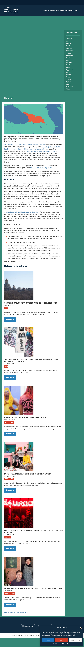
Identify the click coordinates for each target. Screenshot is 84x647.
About (45, 10)
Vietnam (68, 89)
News (62, 10)
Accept (48, 640)
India (67, 60)
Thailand (69, 77)
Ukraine (68, 84)
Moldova (68, 72)
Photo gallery (9, 422)
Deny (61, 640)
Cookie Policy (54, 643)
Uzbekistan (69, 86)
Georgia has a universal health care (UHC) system (21, 212)
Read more (9, 320)
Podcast (76, 10)
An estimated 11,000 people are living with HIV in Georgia (24, 144)
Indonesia (69, 62)
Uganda (68, 82)
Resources (69, 10)
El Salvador (69, 50)
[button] (81, 627)
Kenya (68, 67)
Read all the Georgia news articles (16, 612)
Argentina (69, 38)
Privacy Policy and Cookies (65, 643)
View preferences (75, 640)
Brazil (68, 46)
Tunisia (68, 79)
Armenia (68, 41)
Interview (8, 537)
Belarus (68, 43)
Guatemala (69, 55)
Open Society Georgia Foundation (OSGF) (41, 151)
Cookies (31, 635)
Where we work (53, 10)
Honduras (69, 58)
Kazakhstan (69, 65)
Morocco (68, 74)
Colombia (69, 48)
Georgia (68, 53)
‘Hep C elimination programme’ (41, 168)
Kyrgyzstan (69, 70)
